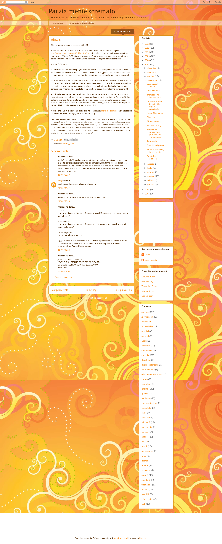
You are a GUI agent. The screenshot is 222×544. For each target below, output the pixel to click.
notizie (145, 441)
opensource (147, 451)
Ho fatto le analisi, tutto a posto (155, 150)
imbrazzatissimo (149, 403)
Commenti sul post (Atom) (95, 298)
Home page (57, 23)
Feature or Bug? (154, 125)
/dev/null (146, 312)
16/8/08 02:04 (64, 271)
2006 (147, 189)
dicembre (152, 68)
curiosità (64, 144)
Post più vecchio (123, 290)
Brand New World (155, 113)
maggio (151, 176)
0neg (60, 180)
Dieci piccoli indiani (152, 85)
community (147, 350)
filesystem (146, 384)
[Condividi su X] (71, 139)
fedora (145, 379)
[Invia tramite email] (65, 139)
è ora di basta (148, 369)
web (143, 504)
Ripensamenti (153, 121)
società (145, 475)
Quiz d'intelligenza (155, 145)
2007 (147, 64)
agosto (150, 164)
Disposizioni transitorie (82, 23)
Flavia (147, 254)
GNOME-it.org (148, 276)
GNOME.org (147, 281)
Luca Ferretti (151, 260)
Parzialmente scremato (81, 11)
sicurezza (146, 470)
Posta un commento (63, 277)
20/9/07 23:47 (64, 175)
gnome (72, 144)
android (145, 336)
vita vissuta (147, 499)
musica (145, 432)
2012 (147, 44)
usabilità (145, 494)
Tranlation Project (150, 286)
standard (146, 480)
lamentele (146, 408)
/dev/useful (147, 321)
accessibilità (147, 326)
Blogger (142, 538)
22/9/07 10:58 (64, 250)
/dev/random (148, 317)
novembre (152, 72)
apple (144, 341)
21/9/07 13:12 (64, 188)
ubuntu (145, 489)
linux (144, 413)
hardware (146, 398)
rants (144, 456)
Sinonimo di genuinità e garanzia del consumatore (154, 133)
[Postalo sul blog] (68, 139)
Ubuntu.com (147, 296)
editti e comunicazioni (152, 374)
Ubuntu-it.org (148, 291)
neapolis (146, 437)
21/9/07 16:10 (64, 201)
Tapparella (152, 141)
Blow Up (151, 117)
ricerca (145, 461)
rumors (145, 465)
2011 (147, 48)
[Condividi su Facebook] (74, 139)
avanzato (146, 345)
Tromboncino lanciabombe (154, 96)
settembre (152, 80)
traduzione (147, 485)
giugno (150, 172)
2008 (147, 60)
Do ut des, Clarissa (152, 157)
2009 (147, 56)
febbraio (151, 180)
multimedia (147, 427)
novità (144, 446)
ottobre (151, 76)
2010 (147, 52)
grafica (145, 393)
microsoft (146, 422)
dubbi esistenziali (150, 365)
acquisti (145, 331)
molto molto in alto (109, 111)
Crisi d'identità (153, 90)
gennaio (151, 184)
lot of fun (146, 417)
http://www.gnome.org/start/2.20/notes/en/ (70, 53)
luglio (150, 168)
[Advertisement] (160, 221)
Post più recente (59, 290)
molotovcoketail (121, 538)
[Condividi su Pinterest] (76, 139)
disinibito (146, 360)
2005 (147, 193)
